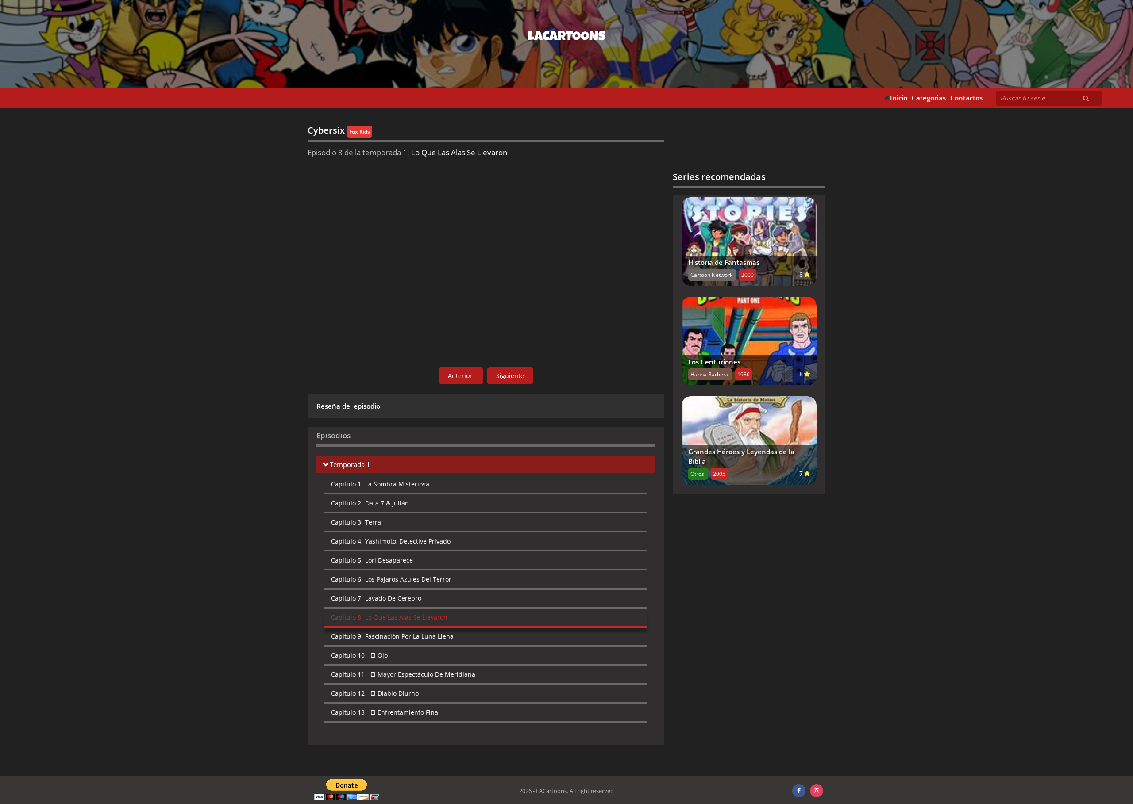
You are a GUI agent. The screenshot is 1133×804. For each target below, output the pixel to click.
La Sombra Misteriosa (380, 484)
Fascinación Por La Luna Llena (392, 636)
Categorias (929, 98)
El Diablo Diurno (375, 693)
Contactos (966, 98)
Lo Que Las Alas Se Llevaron (389, 617)
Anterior (461, 375)
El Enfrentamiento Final (385, 712)
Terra (356, 522)
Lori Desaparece (372, 560)
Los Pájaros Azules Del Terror (391, 579)
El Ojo (359, 655)
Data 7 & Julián (370, 503)
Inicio (898, 98)
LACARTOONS (566, 37)
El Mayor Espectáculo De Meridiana (403, 674)
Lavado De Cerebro (376, 598)
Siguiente (510, 375)
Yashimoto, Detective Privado (391, 541)
